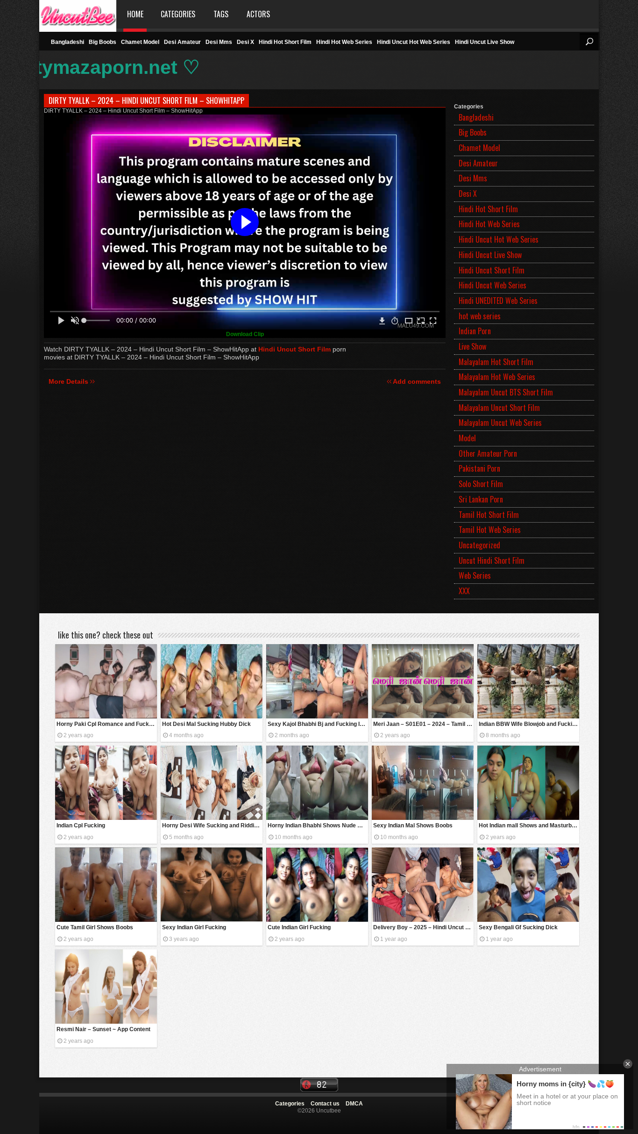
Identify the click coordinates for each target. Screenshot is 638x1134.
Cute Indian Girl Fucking (299, 927)
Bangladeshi (67, 42)
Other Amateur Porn (488, 453)
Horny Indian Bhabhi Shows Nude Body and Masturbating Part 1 (318, 825)
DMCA (354, 1103)
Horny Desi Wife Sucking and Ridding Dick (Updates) (212, 825)
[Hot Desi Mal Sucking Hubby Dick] (211, 681)
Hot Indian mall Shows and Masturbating (529, 825)
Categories (178, 14)
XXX (464, 590)
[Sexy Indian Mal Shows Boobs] (423, 783)
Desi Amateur (182, 42)
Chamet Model (140, 42)
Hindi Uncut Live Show (484, 42)
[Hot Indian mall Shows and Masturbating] (528, 783)
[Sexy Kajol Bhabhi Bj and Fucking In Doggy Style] (317, 681)
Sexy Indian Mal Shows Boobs (413, 825)
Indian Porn (475, 331)
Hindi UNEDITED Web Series (498, 300)
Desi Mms (219, 42)
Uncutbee (77, 14)
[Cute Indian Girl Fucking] (317, 884)
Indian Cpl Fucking (81, 825)
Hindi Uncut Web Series (492, 285)
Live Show (472, 346)
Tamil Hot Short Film (489, 514)
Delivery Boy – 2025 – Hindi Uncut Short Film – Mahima (423, 927)
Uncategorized (479, 545)
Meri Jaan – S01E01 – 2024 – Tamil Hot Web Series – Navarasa (423, 724)
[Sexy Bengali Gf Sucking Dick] (528, 884)
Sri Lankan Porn (481, 499)
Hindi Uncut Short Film (492, 270)
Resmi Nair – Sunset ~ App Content (103, 1029)
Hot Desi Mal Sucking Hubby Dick (206, 724)
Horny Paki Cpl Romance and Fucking (107, 724)
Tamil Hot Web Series (490, 529)
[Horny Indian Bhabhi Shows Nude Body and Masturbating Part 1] (317, 783)
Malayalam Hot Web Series (497, 376)
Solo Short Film (481, 483)
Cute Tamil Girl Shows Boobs (95, 927)
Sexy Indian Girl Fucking (194, 927)
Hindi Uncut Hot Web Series (413, 42)
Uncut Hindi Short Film (492, 560)
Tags (220, 14)
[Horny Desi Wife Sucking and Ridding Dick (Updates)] (211, 783)
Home (135, 14)
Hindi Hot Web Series (344, 42)
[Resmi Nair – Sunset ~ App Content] (106, 986)
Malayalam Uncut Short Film (499, 407)
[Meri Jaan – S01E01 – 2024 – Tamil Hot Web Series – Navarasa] (423, 681)
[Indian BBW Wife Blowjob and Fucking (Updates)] (528, 681)
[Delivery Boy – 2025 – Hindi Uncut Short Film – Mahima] (423, 884)
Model (467, 438)
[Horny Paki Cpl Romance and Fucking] (106, 681)
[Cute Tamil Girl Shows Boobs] (106, 884)
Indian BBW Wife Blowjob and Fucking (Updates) (529, 724)
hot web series (480, 316)
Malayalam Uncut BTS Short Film (506, 392)
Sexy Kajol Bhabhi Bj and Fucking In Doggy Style (318, 724)
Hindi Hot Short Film (285, 42)
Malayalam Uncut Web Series (500, 422)
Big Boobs (102, 42)
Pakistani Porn (479, 468)
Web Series (475, 575)
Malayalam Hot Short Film (496, 361)
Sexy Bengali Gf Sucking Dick (518, 927)
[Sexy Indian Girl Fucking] (211, 884)
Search (589, 41)
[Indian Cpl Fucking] (106, 783)
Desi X (245, 42)
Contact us (325, 1103)
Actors (258, 14)
